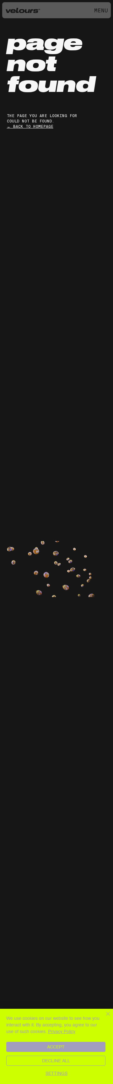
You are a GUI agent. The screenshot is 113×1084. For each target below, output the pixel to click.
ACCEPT (56, 1046)
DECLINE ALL (56, 1060)
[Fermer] (104, 1017)
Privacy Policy (61, 1031)
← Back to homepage (30, 126)
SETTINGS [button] (56, 1073)
